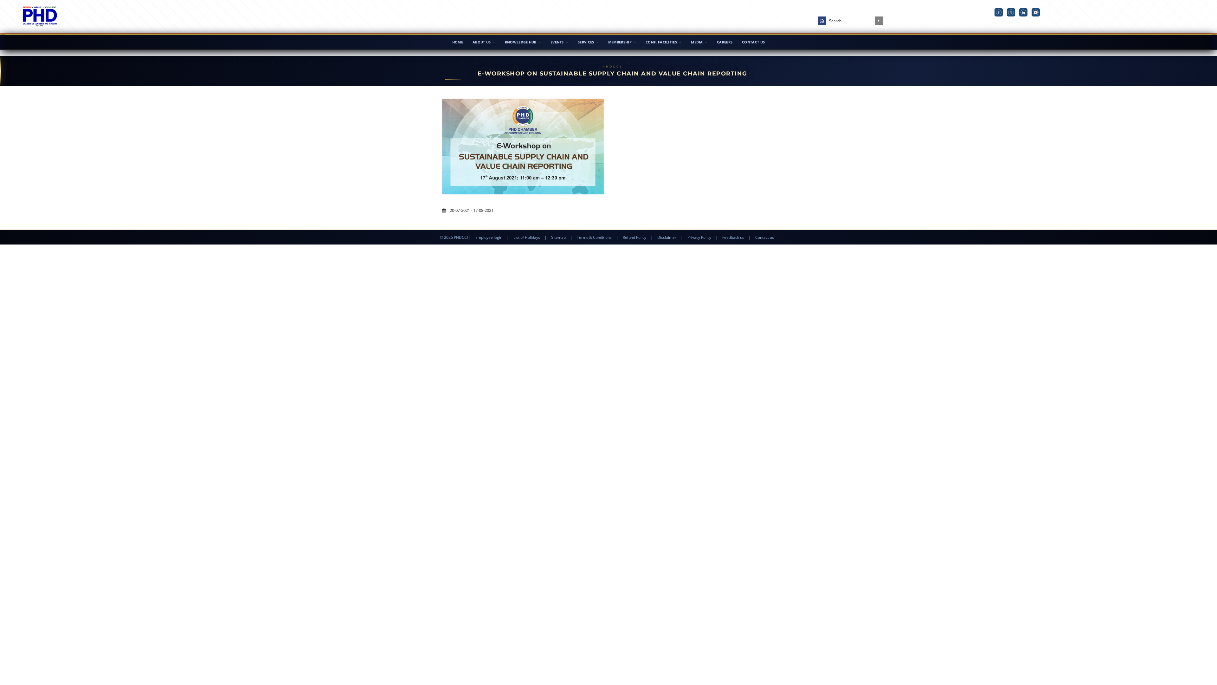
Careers (724, 42)
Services (586, 42)
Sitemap (558, 237)
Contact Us (753, 42)
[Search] (879, 20)
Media (697, 42)
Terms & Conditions (594, 237)
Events (557, 42)
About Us (482, 42)
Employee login (488, 237)
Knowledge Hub (521, 42)
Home (457, 42)
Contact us (764, 237)
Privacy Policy (699, 237)
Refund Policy (634, 237)
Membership (620, 42)
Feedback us (733, 237)
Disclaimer (666, 237)
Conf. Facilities (661, 42)
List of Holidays (526, 237)
